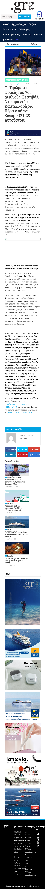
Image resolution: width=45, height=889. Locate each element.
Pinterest (24, 454)
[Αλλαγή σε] (17, 39)
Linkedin (12, 454)
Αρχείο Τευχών (19, 24)
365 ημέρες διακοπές (14, 477)
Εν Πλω (10, 503)
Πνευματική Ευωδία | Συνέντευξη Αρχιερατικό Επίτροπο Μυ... (15, 481)
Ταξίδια (33, 24)
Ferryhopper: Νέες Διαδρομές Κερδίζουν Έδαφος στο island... (14, 508)
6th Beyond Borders (28, 835)
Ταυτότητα (18, 857)
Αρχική (6, 24)
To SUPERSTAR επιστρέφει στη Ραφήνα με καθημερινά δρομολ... (16, 534)
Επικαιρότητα (9, 29)
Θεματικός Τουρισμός (17, 80)
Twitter (23, 449)
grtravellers (8, 39)
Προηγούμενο (13, 44)
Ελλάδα (10, 556)
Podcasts (38, 34)
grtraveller (20, 84)
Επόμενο (34, 44)
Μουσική (27, 34)
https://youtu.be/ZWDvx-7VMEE (20, 413)
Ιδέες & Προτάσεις (11, 34)
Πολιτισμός (24, 29)
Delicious (36, 454)
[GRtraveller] (22, 11)
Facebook (12, 449)
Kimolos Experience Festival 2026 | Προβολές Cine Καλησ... (17, 560)
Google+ (35, 449)
